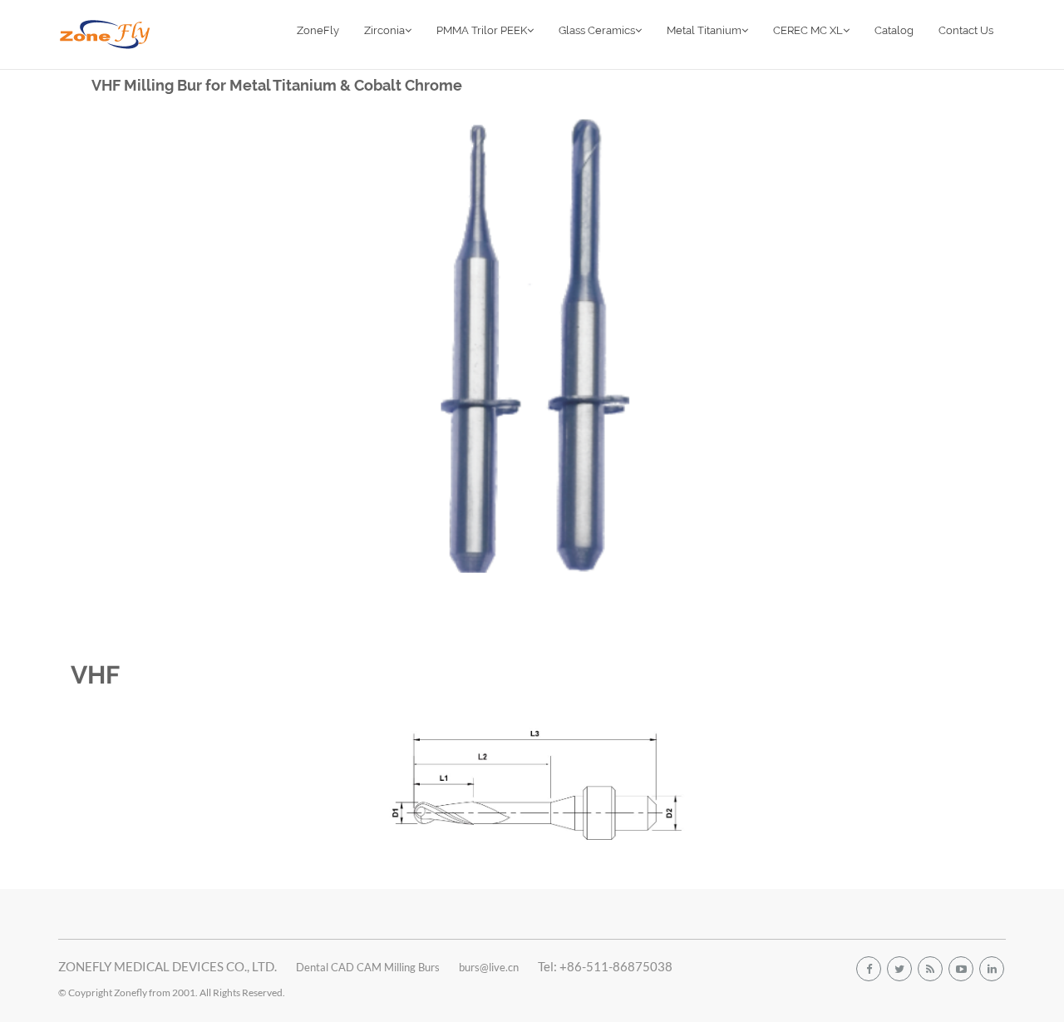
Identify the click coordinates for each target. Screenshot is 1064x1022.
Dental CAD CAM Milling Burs (368, 967)
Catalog (894, 30)
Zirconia (384, 30)
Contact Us (965, 30)
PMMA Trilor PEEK (481, 30)
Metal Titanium (704, 30)
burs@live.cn (489, 967)
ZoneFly (318, 30)
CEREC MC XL (808, 30)
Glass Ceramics (597, 30)
